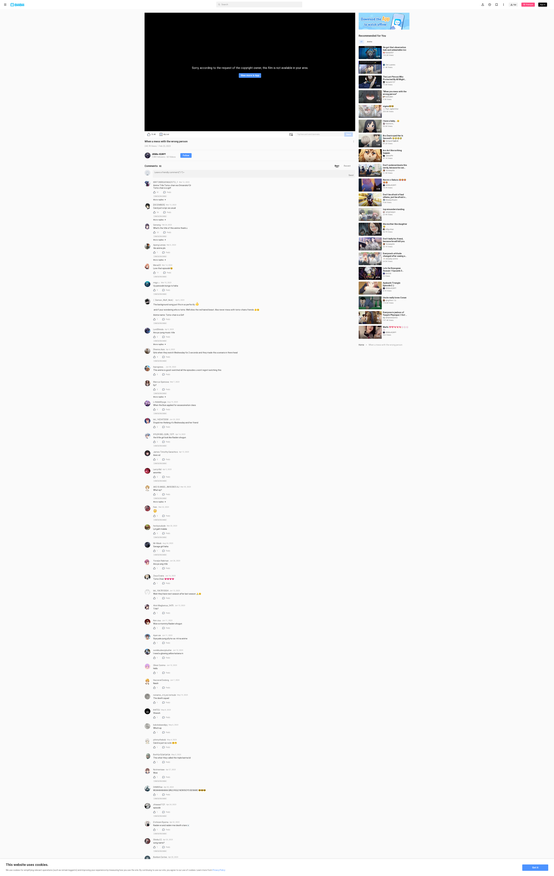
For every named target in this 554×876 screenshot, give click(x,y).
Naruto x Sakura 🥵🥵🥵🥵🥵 (394, 181)
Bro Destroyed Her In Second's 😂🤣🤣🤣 (393, 137)
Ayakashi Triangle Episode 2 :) (391, 284)
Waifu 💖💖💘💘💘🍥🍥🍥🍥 (395, 328)
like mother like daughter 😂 (395, 225)
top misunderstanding (393, 209)
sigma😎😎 (388, 106)
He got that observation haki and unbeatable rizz (394, 48)
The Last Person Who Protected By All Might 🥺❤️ (394, 78)
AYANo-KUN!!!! (159, 154)
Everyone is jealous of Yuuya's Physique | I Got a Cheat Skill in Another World (395, 313)
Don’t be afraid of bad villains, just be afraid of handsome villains (394, 195)
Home (361, 345)
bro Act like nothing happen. (392, 151)
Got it (535, 867)
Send (348, 134)
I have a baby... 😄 (391, 121)
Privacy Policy (219, 870)
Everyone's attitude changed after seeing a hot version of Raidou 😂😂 (395, 254)
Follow (186, 155)
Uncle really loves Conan (394, 297)
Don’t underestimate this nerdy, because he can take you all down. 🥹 (395, 166)
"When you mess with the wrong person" (394, 92)
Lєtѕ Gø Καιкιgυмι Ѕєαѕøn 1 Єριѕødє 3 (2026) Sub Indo (392, 269)
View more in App (250, 75)
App (514, 5)
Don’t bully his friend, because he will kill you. (394, 240)
